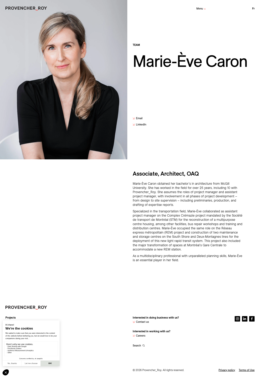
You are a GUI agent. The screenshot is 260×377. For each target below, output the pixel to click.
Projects (10, 317)
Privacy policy (227, 370)
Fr (253, 8)
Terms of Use (247, 370)
